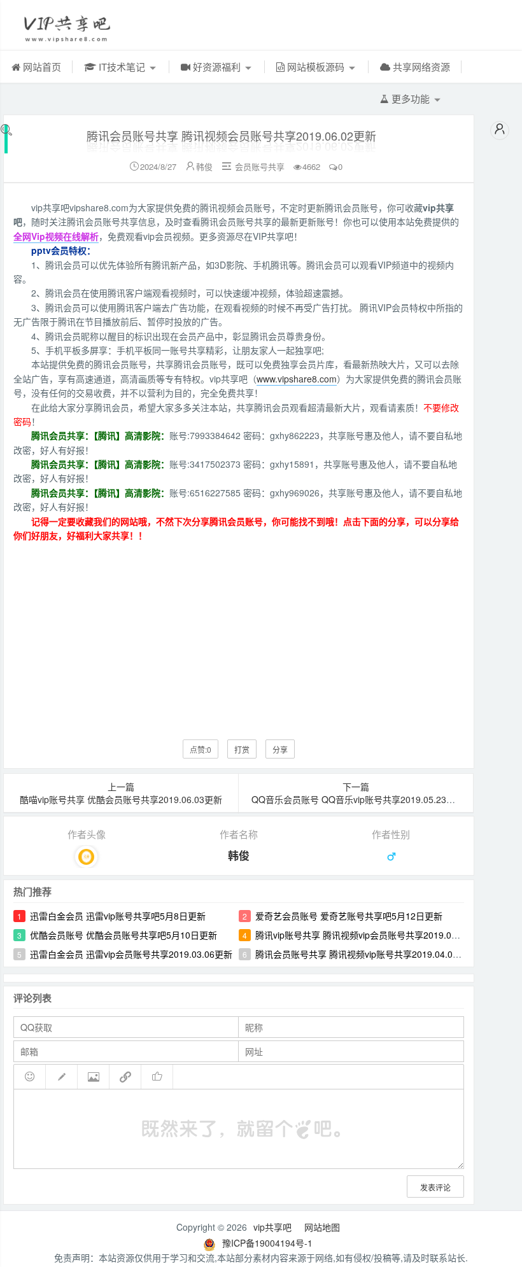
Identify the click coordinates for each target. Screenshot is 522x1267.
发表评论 (435, 1187)
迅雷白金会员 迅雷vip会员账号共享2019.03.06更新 (131, 954)
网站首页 (40, 66)
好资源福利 (216, 66)
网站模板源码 (316, 66)
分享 (280, 749)
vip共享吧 (272, 1227)
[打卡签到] (62, 1077)
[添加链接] (125, 1077)
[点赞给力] (157, 1077)
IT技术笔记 (122, 66)
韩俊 (204, 166)
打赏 (242, 749)
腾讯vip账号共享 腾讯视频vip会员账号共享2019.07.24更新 (371, 934)
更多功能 (410, 98)
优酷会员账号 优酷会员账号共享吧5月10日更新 (123, 934)
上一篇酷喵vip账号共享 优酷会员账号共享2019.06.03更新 (121, 793)
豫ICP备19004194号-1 (267, 1242)
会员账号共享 (260, 166)
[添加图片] (93, 1077)
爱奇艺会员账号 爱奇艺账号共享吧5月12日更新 (348, 915)
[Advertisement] (238, 631)
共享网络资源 (420, 66)
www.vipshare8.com (297, 378)
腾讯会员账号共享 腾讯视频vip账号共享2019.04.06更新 (365, 954)
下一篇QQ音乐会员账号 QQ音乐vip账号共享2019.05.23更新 (357, 793)
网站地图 (322, 1227)
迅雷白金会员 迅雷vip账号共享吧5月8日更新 (118, 915)
